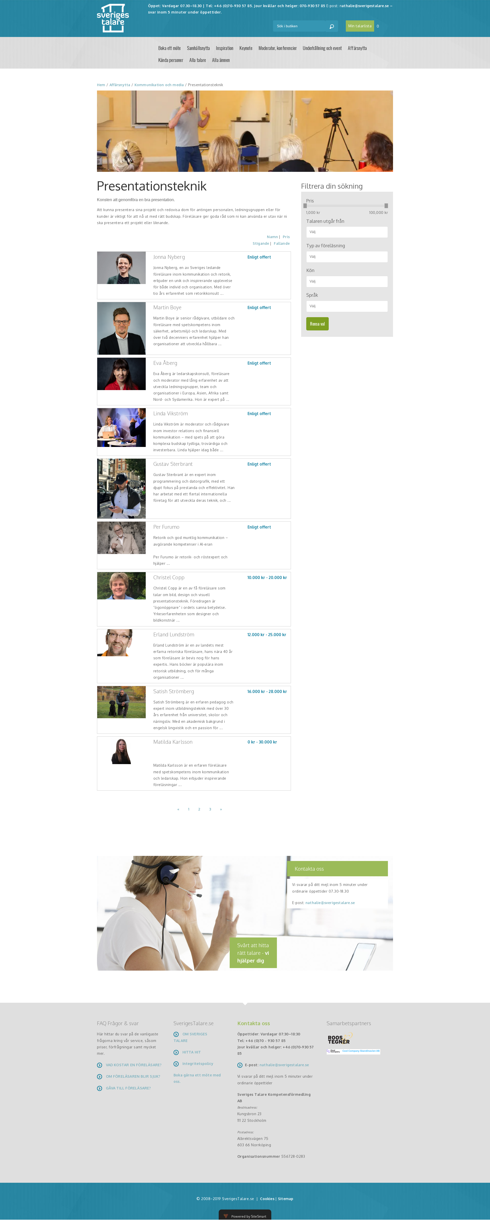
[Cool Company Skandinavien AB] (351, 1051)
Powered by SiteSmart (248, 1216)
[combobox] (347, 232)
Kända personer (170, 59)
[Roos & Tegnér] (340, 1038)
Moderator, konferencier (278, 47)
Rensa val (317, 324)
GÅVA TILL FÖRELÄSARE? (128, 1088)
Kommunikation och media (159, 85)
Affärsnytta (357, 47)
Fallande (282, 243)
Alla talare (197, 59)
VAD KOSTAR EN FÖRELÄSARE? (134, 1065)
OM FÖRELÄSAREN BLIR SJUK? (133, 1076)
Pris (286, 237)
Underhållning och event (322, 47)
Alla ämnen (221, 59)
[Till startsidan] (113, 17)
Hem (101, 85)
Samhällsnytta (198, 47)
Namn (272, 237)
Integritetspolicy (197, 1063)
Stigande (261, 243)
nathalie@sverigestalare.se (330, 903)
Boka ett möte (169, 47)
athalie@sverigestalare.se (365, 6)
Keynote (245, 47)
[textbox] (349, 231)
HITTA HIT (191, 1052)
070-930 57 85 (312, 6)
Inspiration (224, 47)
